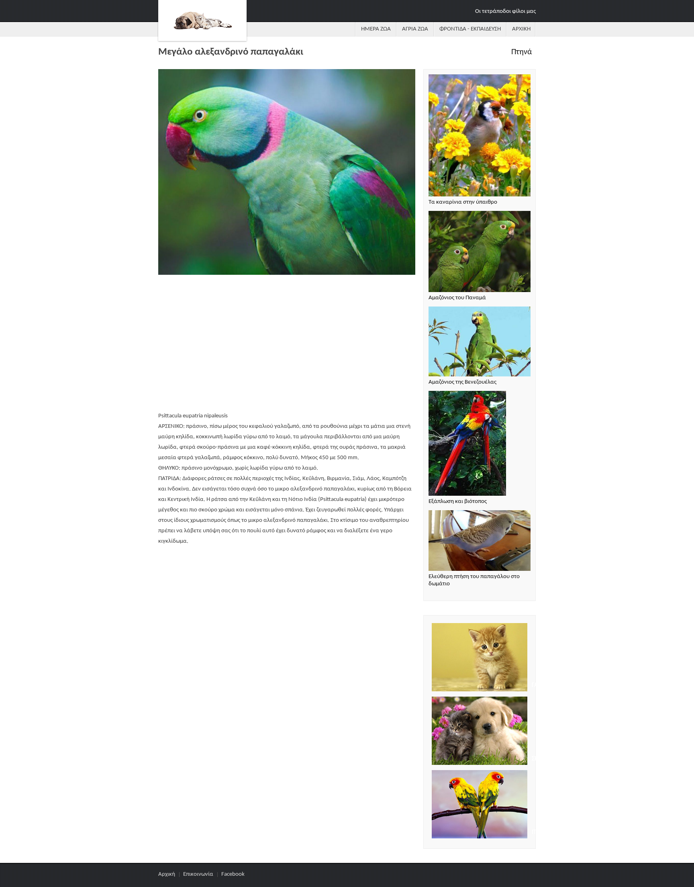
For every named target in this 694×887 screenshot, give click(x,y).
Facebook (233, 874)
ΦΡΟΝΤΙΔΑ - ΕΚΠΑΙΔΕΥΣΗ (470, 29)
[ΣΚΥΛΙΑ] (479, 732)
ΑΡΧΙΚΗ (521, 29)
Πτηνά (521, 52)
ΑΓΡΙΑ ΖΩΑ (415, 29)
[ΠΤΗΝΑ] (479, 805)
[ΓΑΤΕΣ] (479, 658)
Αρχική (166, 874)
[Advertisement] (286, 344)
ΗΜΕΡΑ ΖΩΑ (376, 29)
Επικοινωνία (198, 874)
